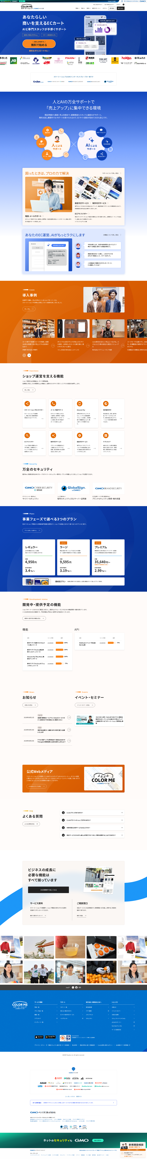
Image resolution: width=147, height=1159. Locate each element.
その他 (107, 1155)
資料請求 (112, 8)
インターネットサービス (34, 1155)
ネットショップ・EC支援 (46, 1155)
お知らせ (118, 4)
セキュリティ (62, 1155)
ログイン (105, 8)
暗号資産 (94, 1155)
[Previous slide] (24, 355)
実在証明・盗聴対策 (33, 1121)
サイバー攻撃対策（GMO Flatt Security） (69, 1121)
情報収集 (83, 1155)
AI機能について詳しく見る (110, 235)
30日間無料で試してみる (48, 890)
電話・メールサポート (33, 216)
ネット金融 (88, 1155)
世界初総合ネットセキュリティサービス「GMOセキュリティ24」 (41, 1119)
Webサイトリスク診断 (67, 1119)
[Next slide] (29, 355)
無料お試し (121, 8)
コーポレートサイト (70, 1096)
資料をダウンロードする (38, 50)
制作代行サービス (99, 203)
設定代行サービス (82, 203)
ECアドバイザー (81, 213)
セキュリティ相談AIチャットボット (79, 1119)
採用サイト (79, 1096)
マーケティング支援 (70, 1155)
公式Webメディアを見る (35, 786)
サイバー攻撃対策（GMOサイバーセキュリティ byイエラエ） (49, 1121)
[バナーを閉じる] (145, 1142)
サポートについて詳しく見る (110, 173)
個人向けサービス (100, 1155)
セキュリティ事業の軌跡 (90, 1121)
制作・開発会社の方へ (109, 4)
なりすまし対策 (81, 1121)
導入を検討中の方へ (98, 4)
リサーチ (77, 1155)
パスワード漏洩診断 (57, 1119)
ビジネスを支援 (55, 1155)
